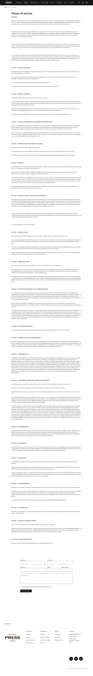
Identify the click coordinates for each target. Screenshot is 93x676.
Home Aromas (44, 2)
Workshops (59, 2)
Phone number (64, 567)
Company (22, 567)
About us (52, 2)
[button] (79, 3)
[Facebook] (71, 659)
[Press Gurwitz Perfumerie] (9, 2)
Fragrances (19, 2)
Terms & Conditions (45, 637)
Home (5, 7)
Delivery (42, 643)
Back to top (7, 623)
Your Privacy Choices (45, 640)
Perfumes (26, 2)
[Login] (83, 3)
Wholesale (42, 634)
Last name (50, 560)
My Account (58, 637)
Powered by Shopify (84, 668)
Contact (72, 2)
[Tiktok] (81, 659)
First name (23, 560)
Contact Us (57, 634)
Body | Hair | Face (35, 2)
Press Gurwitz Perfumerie (74, 668)
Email (49, 567)
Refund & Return (59, 640)
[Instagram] (76, 659)
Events (66, 2)
